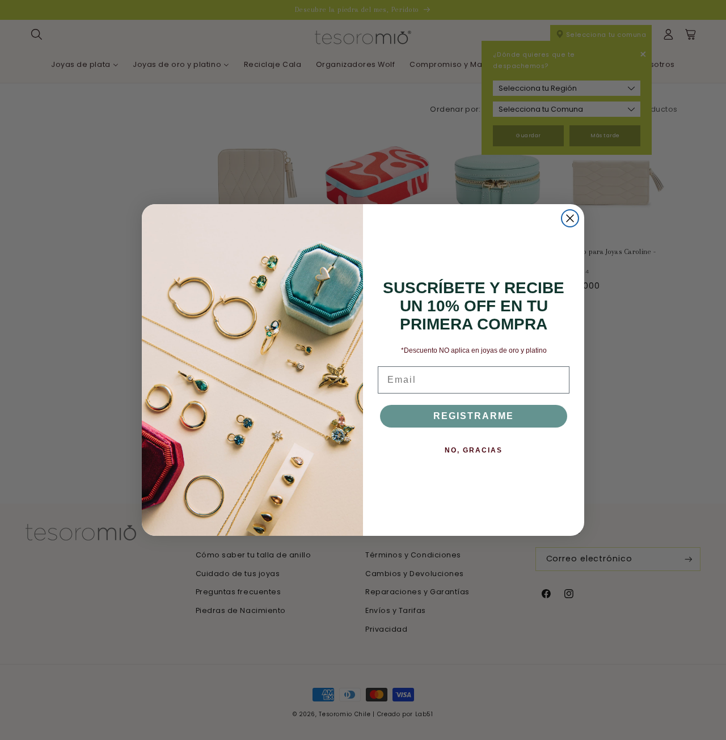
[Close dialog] (570, 218)
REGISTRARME (473, 416)
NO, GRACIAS (474, 450)
